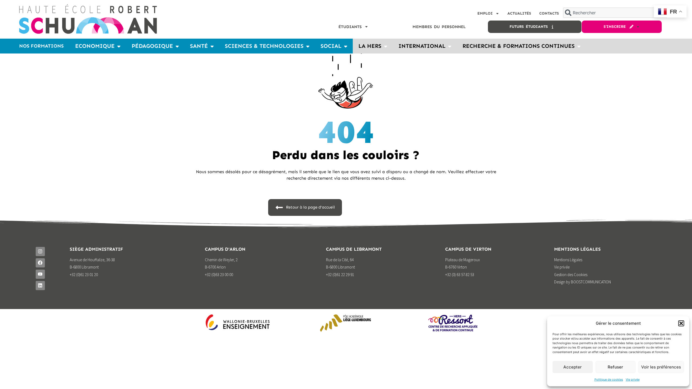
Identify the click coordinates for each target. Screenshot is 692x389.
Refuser (615, 367)
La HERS (369, 46)
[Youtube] (40, 274)
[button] (681, 323)
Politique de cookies (608, 379)
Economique (95, 46)
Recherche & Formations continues (519, 46)
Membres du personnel (439, 26)
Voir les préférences (661, 367)
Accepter (572, 367)
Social (331, 46)
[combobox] (615, 13)
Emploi (485, 13)
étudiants (350, 26)
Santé (199, 46)
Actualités (519, 13)
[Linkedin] (40, 285)
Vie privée (633, 379)
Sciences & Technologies (264, 46)
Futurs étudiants (531, 26)
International (421, 46)
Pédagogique (152, 46)
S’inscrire (617, 26)
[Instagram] (40, 251)
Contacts (549, 13)
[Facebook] (40, 262)
